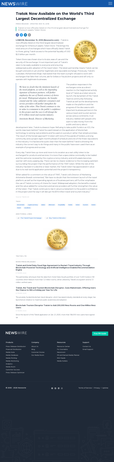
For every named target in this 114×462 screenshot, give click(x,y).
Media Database (12, 355)
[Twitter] (55, 388)
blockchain (20, 205)
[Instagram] (62, 388)
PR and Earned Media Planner (68, 355)
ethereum (52, 205)
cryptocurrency (33, 205)
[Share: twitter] (21, 35)
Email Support (88, 349)
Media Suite (10, 352)
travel (19, 208)
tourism (85, 205)
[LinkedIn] (58, 388)
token (77, 205)
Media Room (10, 367)
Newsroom (61, 352)
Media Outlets (62, 361)
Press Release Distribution (16, 346)
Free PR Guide (100, 334)
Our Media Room (37, 355)
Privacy (97, 388)
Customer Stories (38, 352)
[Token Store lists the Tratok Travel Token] (85, 51)
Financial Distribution (13, 349)
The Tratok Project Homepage (30, 218)
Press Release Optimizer (15, 372)
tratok (93, 205)
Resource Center (63, 346)
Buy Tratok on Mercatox (57, 218)
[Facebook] (52, 388)
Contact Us (87, 346)
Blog (33, 349)
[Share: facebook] (17, 35)
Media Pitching (11, 358)
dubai (43, 205)
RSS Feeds (61, 358)
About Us (34, 346)
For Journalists (62, 349)
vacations (27, 208)
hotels (70, 205)
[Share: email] (29, 35)
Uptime (105, 388)
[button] (110, 3)
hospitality (61, 205)
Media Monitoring (12, 361)
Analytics (9, 364)
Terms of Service (85, 388)
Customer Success (13, 369)
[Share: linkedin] (25, 35)
